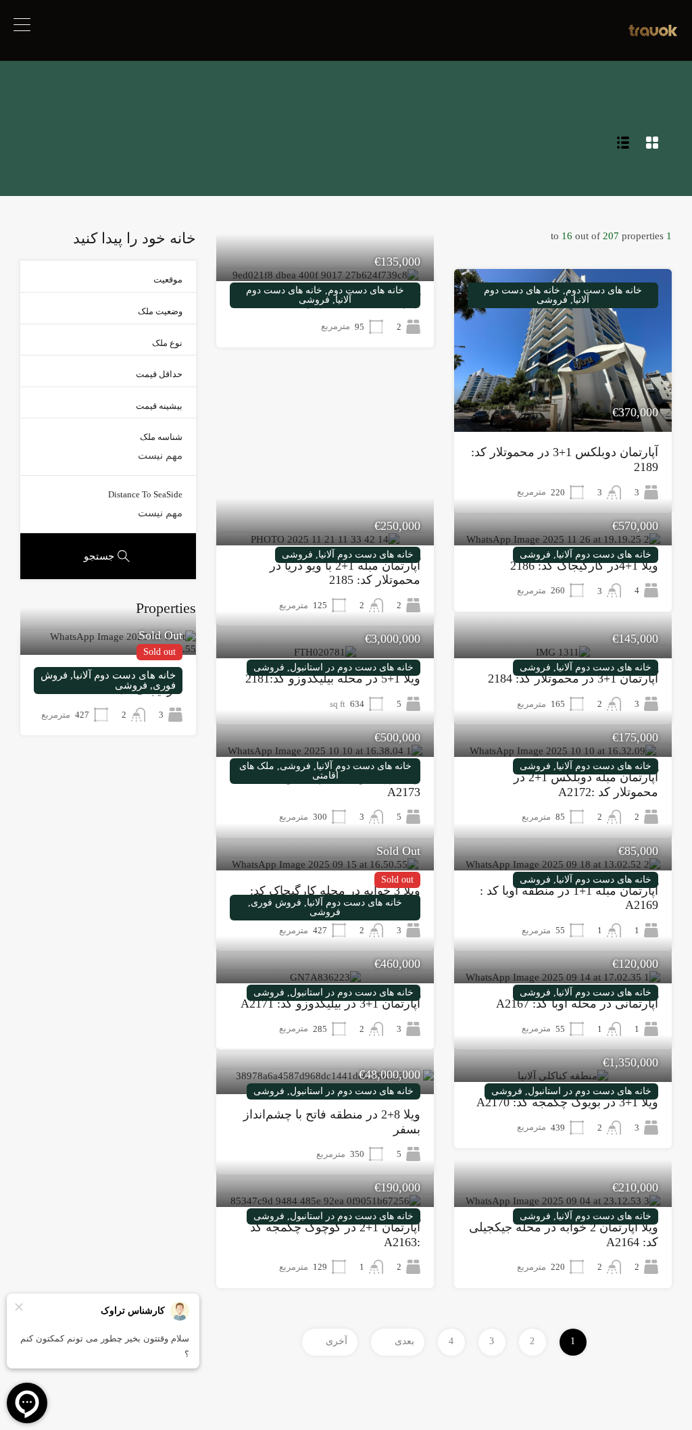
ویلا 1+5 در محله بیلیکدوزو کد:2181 (332, 678)
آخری (336, 1341)
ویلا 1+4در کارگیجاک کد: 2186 (584, 565)
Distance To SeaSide (145, 494)
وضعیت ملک (160, 311)
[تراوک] (653, 33)
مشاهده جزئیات (563, 400)
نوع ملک (167, 343)
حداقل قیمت (159, 374)
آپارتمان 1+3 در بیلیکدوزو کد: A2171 (330, 1003)
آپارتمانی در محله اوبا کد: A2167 (577, 1003)
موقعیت (167, 279)
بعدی (404, 1341)
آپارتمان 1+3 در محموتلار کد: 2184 (573, 678)
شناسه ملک (161, 437)
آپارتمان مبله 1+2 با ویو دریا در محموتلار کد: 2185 (345, 573)
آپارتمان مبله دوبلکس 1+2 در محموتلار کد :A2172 (586, 784)
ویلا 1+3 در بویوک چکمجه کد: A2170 (567, 1102)
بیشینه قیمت (159, 406)
